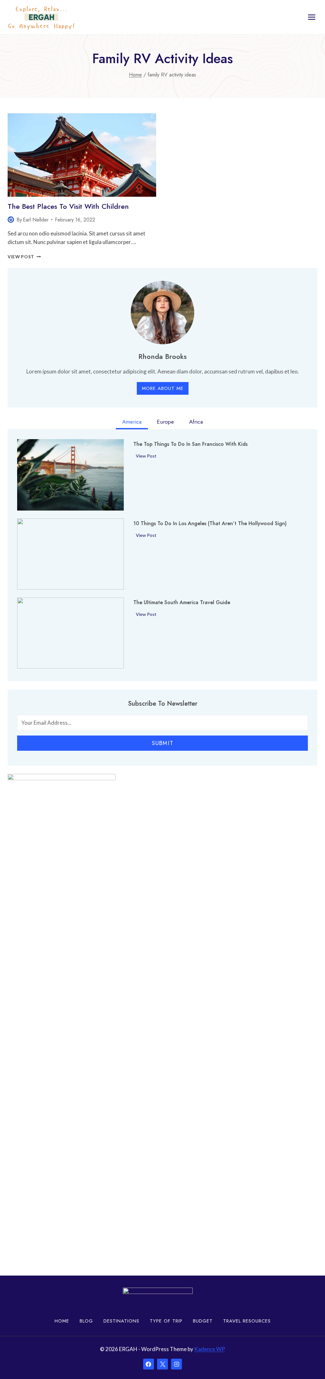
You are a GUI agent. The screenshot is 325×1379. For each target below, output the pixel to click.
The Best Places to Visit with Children (68, 206)
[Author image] (11, 219)
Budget (203, 1320)
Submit (162, 743)
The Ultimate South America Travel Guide (181, 602)
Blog (86, 1320)
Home (62, 1320)
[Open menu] (311, 17)
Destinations (121, 1320)
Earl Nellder (36, 219)
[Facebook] (148, 1364)
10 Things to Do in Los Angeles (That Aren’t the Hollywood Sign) (210, 523)
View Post (24, 256)
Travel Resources (247, 1320)
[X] (162, 1364)
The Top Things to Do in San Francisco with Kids (190, 444)
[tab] (132, 423)
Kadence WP (209, 1349)
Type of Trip (166, 1320)
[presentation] (82, 155)
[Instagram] (176, 1364)
